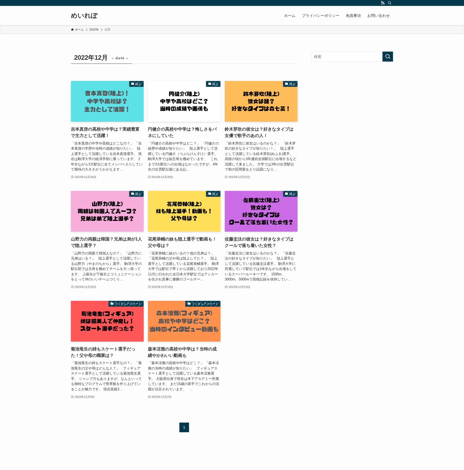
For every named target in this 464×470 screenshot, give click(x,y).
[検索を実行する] (387, 56)
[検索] (389, 3)
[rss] (382, 3)
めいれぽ (84, 15)
